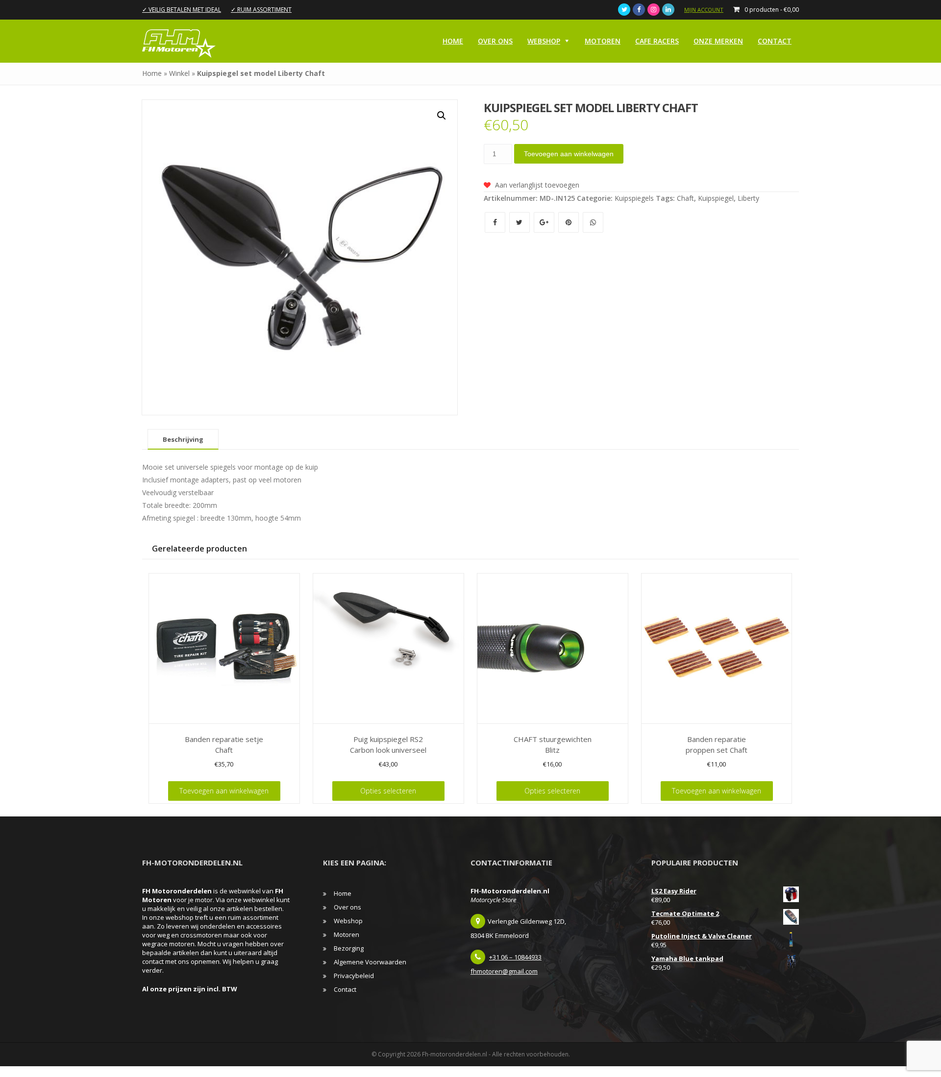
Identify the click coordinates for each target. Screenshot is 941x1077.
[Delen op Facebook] (496, 222)
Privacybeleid (354, 975)
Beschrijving (183, 439)
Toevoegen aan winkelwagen (569, 154)
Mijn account (703, 9)
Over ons (495, 41)
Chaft (685, 198)
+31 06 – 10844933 (515, 957)
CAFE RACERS (657, 41)
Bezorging (349, 948)
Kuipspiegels (634, 198)
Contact (775, 41)
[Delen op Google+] (545, 222)
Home (453, 41)
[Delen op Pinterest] (569, 222)
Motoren (602, 41)
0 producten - (771, 9)
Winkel (179, 73)
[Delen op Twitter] (520, 222)
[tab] (183, 439)
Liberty (748, 198)
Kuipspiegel (716, 198)
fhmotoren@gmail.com (504, 971)
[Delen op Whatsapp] (593, 222)
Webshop (543, 41)
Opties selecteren (388, 790)
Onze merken (718, 41)
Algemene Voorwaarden (370, 961)
